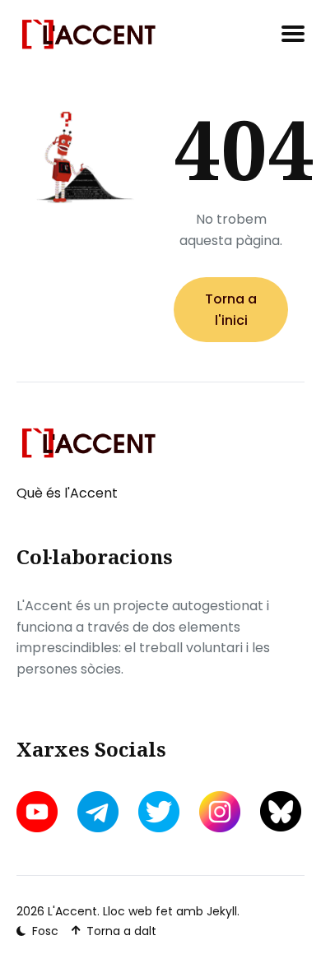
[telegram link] (98, 812)
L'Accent (72, 911)
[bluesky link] (281, 811)
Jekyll (222, 911)
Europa (261, 363)
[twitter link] (159, 812)
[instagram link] (220, 812)
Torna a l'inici (231, 309)
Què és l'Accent (67, 493)
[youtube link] (38, 812)
